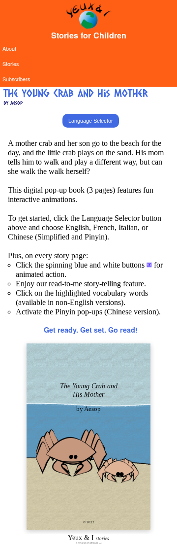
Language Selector (90, 121)
